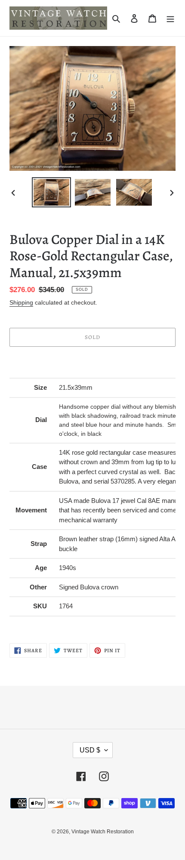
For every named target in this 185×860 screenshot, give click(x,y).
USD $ (90, 750)
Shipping (21, 302)
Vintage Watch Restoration (102, 832)
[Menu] (170, 18)
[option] (51, 192)
